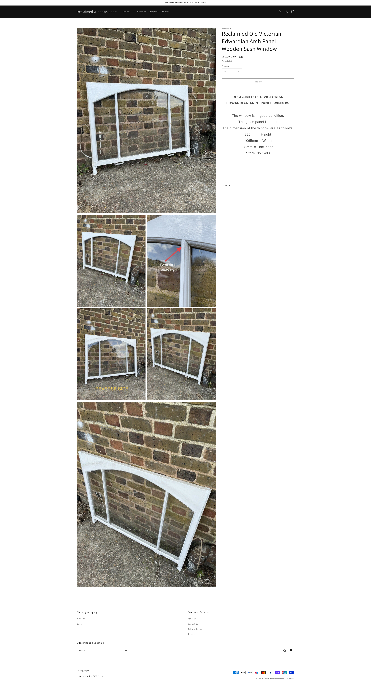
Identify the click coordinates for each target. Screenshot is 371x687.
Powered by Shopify (287, 678)
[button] (280, 11)
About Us (192, 618)
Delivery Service (195, 629)
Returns (191, 634)
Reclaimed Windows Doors (271, 678)
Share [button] (227, 185)
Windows (81, 618)
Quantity (225, 66)
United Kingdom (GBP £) (89, 676)
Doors (79, 624)
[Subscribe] (126, 650)
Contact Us (193, 624)
